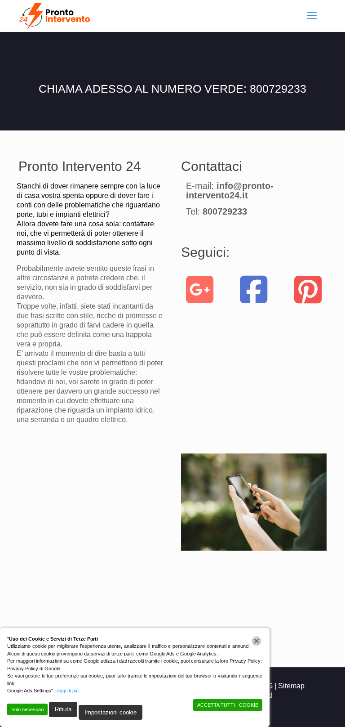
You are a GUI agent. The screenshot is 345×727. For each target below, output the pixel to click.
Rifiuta (63, 709)
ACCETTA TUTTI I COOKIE (227, 705)
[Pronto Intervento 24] (55, 15)
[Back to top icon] (301, 708)
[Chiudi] (256, 641)
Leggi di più (66, 690)
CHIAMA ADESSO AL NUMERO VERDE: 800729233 (172, 88)
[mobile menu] (311, 15)
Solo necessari (27, 709)
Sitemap (291, 686)
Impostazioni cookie (110, 712)
